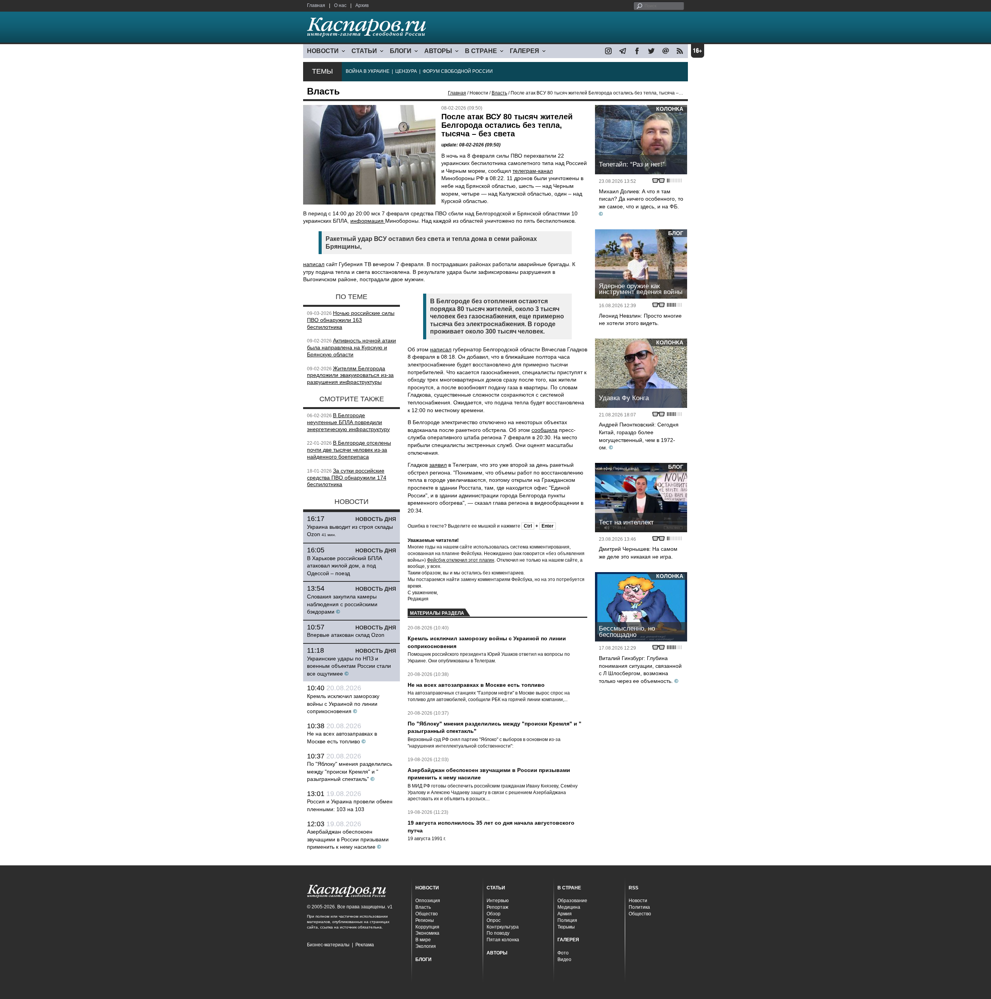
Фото (563, 953)
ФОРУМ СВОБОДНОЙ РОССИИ (458, 71)
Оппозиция (427, 900)
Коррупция (427, 927)
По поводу (498, 933)
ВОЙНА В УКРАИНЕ (367, 71)
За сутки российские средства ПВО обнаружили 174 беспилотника (346, 478)
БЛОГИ (400, 51)
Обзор (494, 913)
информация (367, 221)
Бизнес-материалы (328, 944)
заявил (438, 465)
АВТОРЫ (438, 51)
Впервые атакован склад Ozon (345, 635)
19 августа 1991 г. (427, 838)
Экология (425, 946)
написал (313, 264)
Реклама (364, 944)
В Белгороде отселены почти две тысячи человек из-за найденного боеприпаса (349, 450)
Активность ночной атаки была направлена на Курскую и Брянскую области (351, 347)
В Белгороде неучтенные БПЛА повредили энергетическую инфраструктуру (348, 422)
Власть (499, 93)
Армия (564, 913)
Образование (572, 900)
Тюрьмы (566, 927)
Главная (316, 5)
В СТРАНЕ (481, 51)
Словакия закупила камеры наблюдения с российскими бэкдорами (342, 604)
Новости (638, 900)
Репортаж (497, 907)
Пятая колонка (503, 939)
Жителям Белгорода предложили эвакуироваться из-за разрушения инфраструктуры (350, 375)
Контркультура (503, 927)
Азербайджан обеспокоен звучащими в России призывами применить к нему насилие (348, 839)
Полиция (567, 920)
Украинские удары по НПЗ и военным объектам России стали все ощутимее (349, 666)
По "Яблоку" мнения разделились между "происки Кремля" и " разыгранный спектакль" (349, 771)
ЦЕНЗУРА (406, 71)
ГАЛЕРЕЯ (524, 51)
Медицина (568, 907)
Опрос (494, 920)
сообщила (544, 430)
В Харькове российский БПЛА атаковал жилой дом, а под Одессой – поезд (344, 565)
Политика (639, 907)
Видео (564, 959)
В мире (423, 939)
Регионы (424, 920)
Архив (362, 5)
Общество (426, 913)
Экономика (427, 933)
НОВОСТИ (323, 51)
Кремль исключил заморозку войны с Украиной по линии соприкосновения (343, 703)
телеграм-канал (533, 171)
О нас (340, 5)
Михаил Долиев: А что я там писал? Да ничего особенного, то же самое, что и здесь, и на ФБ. (641, 199)
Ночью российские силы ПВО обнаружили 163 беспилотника (350, 320)
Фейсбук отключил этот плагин (460, 560)
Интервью (498, 900)
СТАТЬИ (364, 51)
